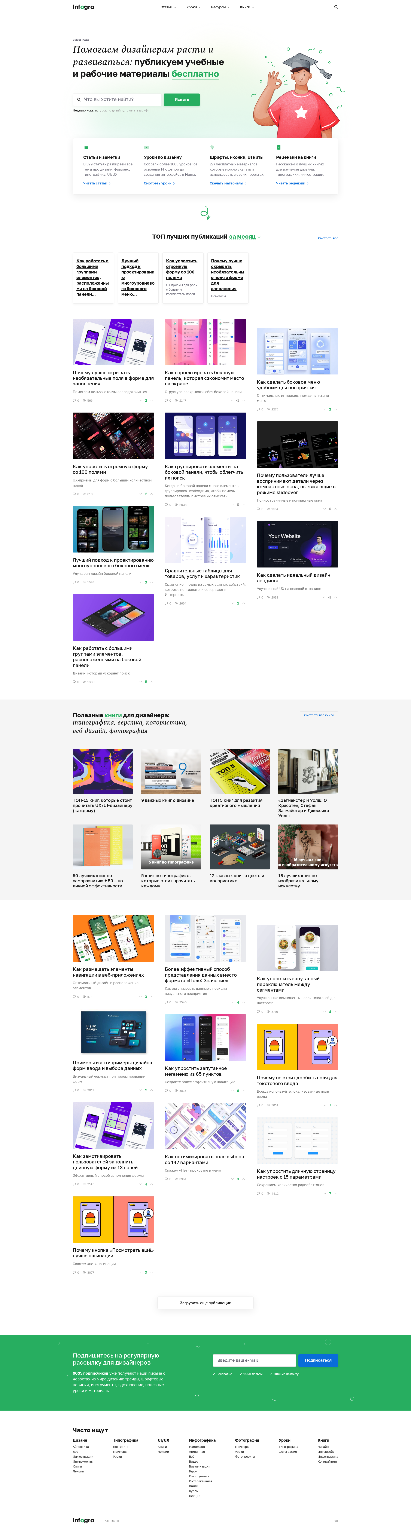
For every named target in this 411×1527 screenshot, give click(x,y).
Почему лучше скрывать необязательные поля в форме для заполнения (227, 274)
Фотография (288, 1451)
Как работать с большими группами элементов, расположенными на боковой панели (92, 277)
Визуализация (199, 1466)
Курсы (193, 1491)
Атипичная (197, 1451)
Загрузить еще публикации (205, 1302)
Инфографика (328, 1456)
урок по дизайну (112, 110)
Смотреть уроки (157, 183)
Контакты (112, 1521)
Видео (193, 1461)
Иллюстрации (83, 1456)
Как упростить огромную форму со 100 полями (181, 269)
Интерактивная (200, 1481)
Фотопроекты (245, 1456)
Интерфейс (326, 1451)
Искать (182, 99)
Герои (193, 1471)
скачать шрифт (138, 110)
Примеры (120, 1451)
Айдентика (81, 1446)
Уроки (191, 7)
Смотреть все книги (319, 715)
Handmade (197, 1446)
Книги (245, 7)
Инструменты (83, 1461)
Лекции (78, 1471)
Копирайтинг (327, 1461)
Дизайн (323, 1446)
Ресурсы (218, 7)
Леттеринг (121, 1446)
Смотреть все (328, 238)
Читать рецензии (290, 183)
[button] (336, 7)
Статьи (166, 7)
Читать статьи (95, 183)
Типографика (288, 1446)
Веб (75, 1451)
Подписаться (318, 1360)
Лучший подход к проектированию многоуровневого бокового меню (138, 277)
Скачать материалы (226, 183)
